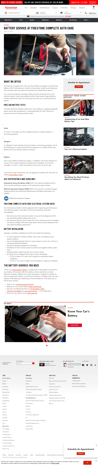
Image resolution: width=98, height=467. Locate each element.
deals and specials (35, 286)
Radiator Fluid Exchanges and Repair (36, 420)
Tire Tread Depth (7, 443)
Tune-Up (28, 409)
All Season (5, 386)
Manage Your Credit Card (50, 365)
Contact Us (52, 384)
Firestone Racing (6, 437)
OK (87, 462)
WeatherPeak (6, 392)
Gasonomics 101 (53, 389)
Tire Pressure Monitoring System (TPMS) (36, 395)
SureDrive (5, 420)
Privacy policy (55, 463)
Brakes (32, 20)
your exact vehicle (31, 291)
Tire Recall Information (8, 440)
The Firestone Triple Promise (56, 400)
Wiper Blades (29, 429)
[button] (26, 8)
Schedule (79, 86)
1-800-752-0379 (92, 13)
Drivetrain (28, 412)
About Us (51, 378)
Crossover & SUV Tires (8, 446)
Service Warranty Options (79, 386)
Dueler (4, 412)
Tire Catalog (5, 429)
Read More (74, 325)
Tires (20, 20)
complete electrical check (25, 284)
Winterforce (5, 398)
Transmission (29, 426)
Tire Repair (29, 392)
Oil (26, 417)
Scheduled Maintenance (32, 423)
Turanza (4, 406)
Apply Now (47, 363)
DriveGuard (5, 395)
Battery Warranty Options (79, 383)
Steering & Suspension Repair (34, 389)
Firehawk (4, 417)
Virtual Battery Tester (16, 175)
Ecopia (4, 403)
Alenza (4, 381)
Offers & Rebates (53, 392)
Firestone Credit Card (55, 386)
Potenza (4, 409)
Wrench (51, 403)
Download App (71, 366)
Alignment (45, 20)
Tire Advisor (5, 431)
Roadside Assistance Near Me (57, 398)
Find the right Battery (14, 291)
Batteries (59, 20)
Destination (5, 389)
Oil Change (73, 20)
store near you (32, 293)
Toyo (3, 423)
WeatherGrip (5, 400)
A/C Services (29, 403)
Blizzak (4, 383)
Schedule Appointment (55, 395)
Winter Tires (5, 448)
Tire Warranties (6, 434)
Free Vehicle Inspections (32, 414)
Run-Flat (4, 415)
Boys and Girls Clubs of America (57, 381)
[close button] (96, 461)
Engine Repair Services (32, 386)
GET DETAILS (68, 16)
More (86, 20)
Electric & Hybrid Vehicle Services (35, 400)
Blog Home (8, 20)
